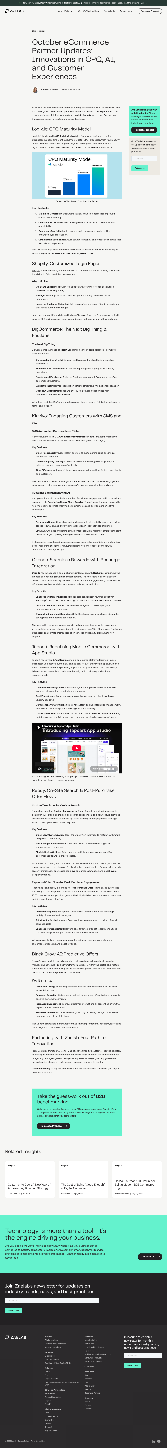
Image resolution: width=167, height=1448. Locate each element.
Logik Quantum (51, 1379)
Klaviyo (36, 437)
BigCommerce (39, 350)
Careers (88, 1405)
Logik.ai (48, 1401)
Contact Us (148, 1257)
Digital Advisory (51, 1340)
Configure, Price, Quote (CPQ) (58, 1363)
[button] (66, 12)
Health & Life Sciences (94, 1347)
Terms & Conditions (38, 1441)
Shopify (36, 271)
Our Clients (109, 11)
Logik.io (36, 136)
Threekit (48, 1427)
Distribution (89, 1344)
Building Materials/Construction (98, 1354)
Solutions (49, 1368)
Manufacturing (91, 1340)
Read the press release (83, 3)
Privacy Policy (23, 1441)
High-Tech (89, 1351)
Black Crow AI (39, 961)
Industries (89, 1337)
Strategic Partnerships (55, 1390)
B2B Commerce (52, 1359)
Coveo (47, 1424)
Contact (88, 1409)
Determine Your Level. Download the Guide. (77, 201)
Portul (47, 1372)
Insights (42, 31)
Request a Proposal (150, 11)
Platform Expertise (53, 1409)
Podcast (88, 1379)
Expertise (49, 1352)
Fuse (47, 1375)
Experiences (50, 1356)
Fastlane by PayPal (71, 391)
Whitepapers (90, 1386)
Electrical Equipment (93, 1362)
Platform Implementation (55, 1344)
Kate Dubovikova (49, 90)
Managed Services (53, 1347)
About (87, 1402)
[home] (14, 11)
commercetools (51, 1416)
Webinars (89, 1389)
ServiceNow (50, 1394)
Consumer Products (93, 1358)
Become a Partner (92, 1393)
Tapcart (36, 660)
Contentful (49, 1420)
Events (87, 1382)
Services (48, 1337)
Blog (34, 31)
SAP (47, 1413)
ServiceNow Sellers (53, 1397)
